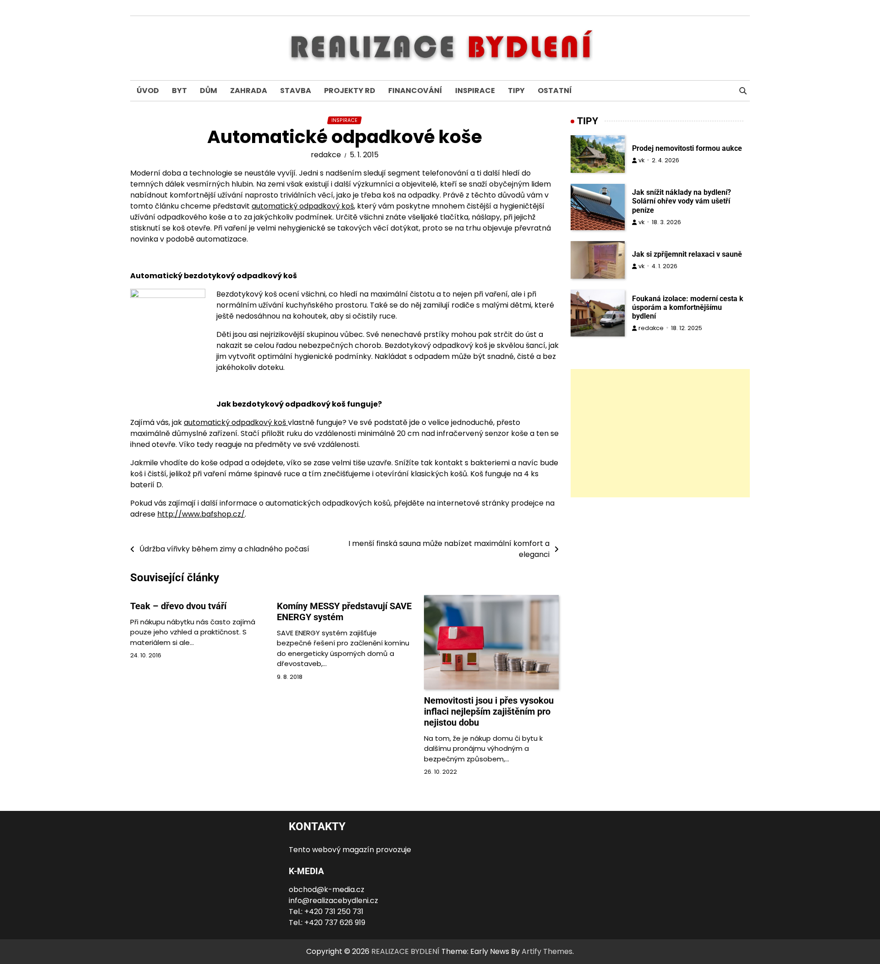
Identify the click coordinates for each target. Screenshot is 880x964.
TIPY (516, 90)
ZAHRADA (248, 90)
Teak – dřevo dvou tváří (178, 605)
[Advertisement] (660, 433)
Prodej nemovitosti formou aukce (687, 148)
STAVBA (295, 90)
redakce (326, 154)
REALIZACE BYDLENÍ (405, 951)
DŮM (208, 90)
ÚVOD (148, 90)
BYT (179, 90)
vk (641, 160)
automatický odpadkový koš (303, 206)
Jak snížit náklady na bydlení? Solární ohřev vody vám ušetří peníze (681, 201)
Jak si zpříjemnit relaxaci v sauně (687, 254)
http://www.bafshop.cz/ (201, 514)
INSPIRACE (475, 90)
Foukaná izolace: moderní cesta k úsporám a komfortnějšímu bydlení (687, 307)
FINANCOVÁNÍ (415, 90)
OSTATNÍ (555, 90)
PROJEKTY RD (349, 90)
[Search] (743, 91)
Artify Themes (547, 951)
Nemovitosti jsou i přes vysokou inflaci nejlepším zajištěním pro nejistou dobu (489, 711)
